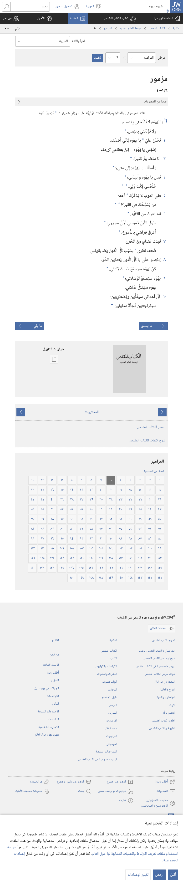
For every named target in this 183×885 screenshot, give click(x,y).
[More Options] (7, 28)
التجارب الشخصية (48, 727)
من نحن (54, 654)
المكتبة (176, 28)
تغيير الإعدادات (137, 875)
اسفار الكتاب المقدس (151, 427)
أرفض (159, 875)
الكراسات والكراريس (106, 666)
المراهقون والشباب (165, 697)
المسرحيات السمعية (106, 751)
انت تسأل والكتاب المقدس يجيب (156, 651)
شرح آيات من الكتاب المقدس (159, 658)
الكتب (113, 658)
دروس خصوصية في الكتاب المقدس (155, 666)
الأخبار (55, 640)
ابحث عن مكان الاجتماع (74, 782)
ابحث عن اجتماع (120, 782)
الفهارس (112, 713)
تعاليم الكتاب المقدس (163, 640)
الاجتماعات (53, 696)
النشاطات (53, 719)
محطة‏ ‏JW (111, 728)
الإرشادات (111, 720)
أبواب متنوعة (109, 682)
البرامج (113, 705)
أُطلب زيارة (52, 672)
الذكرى (55, 703)
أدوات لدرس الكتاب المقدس (160, 674)
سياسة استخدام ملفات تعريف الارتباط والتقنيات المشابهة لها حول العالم (92, 850)
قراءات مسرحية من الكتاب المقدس (97, 759)
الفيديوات (111, 736)
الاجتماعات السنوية (48, 711)
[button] (119, 18)
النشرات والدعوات (107, 674)
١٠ (165, 297)
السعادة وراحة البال (164, 682)
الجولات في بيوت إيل (46, 688)
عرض (161, 58)
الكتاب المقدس (157, 28)
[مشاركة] (17, 28)
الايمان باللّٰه (169, 713)
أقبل (173, 875)
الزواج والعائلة (167, 689)
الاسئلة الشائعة (51, 665)
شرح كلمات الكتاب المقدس (147, 440)
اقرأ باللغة (78, 41)
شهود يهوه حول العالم (47, 734)
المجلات (112, 689)
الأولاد (172, 705)
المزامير (108, 28)
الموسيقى (111, 744)
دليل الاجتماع (109, 697)
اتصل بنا (54, 680)
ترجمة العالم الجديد (130, 28)
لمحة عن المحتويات (153, 471)
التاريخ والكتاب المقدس (162, 728)
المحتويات (92, 412)
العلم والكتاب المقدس (163, 720)
